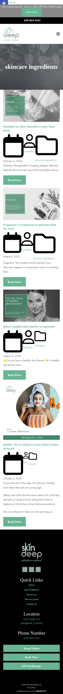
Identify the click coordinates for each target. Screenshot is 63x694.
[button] (58, 33)
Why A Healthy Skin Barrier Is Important (29, 326)
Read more (14, 180)
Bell (25, 462)
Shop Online (31, 648)
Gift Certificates (31, 666)
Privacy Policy (32, 688)
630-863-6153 (32, 20)
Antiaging (39, 345)
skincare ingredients (45, 160)
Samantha (29, 151)
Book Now (31, 657)
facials (32, 464)
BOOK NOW (31, 12)
